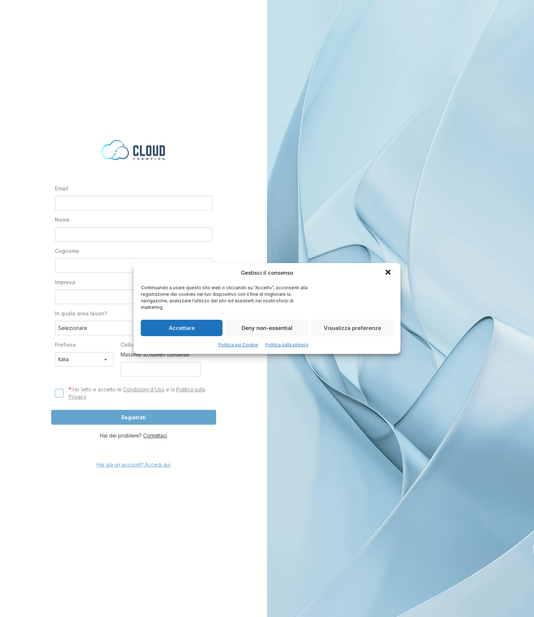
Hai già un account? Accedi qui (133, 464)
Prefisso (65, 345)
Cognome (67, 251)
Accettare (182, 327)
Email (61, 188)
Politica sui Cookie (238, 344)
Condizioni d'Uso (144, 389)
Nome (62, 220)
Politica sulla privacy (286, 344)
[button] (389, 273)
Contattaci (155, 435)
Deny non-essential (267, 327)
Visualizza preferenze (352, 327)
